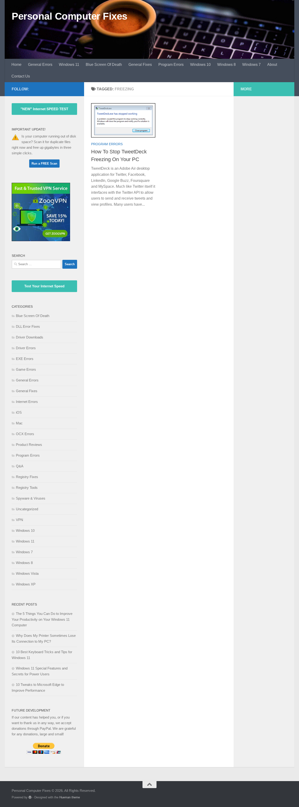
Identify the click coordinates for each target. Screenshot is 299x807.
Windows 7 (251, 65)
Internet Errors (27, 402)
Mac (19, 423)
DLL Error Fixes (28, 326)
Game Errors (26, 369)
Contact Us (20, 76)
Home (16, 65)
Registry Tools (27, 488)
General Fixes (140, 65)
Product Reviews (29, 445)
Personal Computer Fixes (69, 16)
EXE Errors (24, 359)
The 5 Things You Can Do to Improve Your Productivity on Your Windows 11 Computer (42, 619)
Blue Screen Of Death (104, 65)
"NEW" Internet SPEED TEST (44, 109)
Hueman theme (69, 797)
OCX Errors (25, 434)
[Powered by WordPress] (30, 797)
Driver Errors (26, 348)
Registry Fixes (27, 477)
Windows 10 (200, 65)
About (272, 65)
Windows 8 (226, 65)
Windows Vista (27, 573)
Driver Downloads (29, 337)
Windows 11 (69, 65)
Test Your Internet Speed (44, 286)
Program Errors (171, 65)
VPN (19, 520)
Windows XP (26, 584)
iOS (19, 412)
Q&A (19, 466)
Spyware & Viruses (30, 498)
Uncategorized (27, 509)
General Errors (40, 65)
